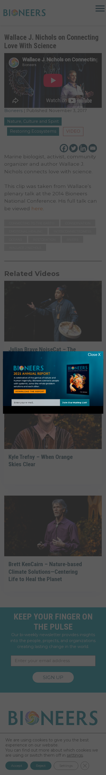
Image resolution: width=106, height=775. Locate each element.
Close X (94, 355)
